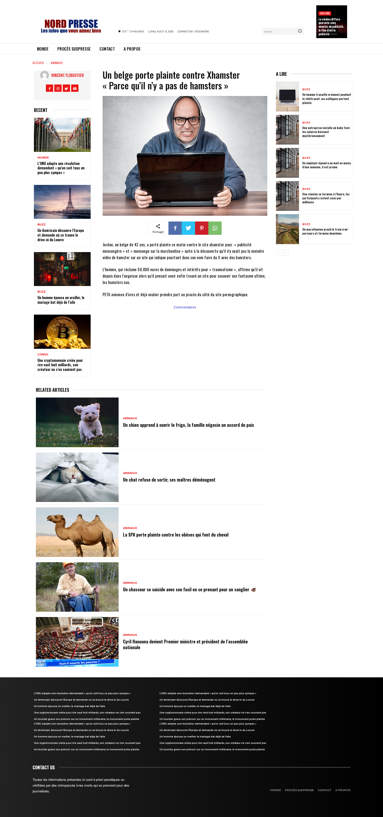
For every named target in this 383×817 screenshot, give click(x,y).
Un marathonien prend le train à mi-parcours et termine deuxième (325, 231)
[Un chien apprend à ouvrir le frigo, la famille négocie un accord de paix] (77, 422)
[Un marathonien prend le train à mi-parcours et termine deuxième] (287, 229)
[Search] (300, 31)
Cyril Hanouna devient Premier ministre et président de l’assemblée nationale (185, 644)
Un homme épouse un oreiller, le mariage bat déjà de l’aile (60, 300)
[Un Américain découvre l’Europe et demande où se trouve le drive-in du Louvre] (62, 202)
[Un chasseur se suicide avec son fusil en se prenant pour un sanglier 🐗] (77, 587)
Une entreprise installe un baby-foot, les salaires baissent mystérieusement (326, 131)
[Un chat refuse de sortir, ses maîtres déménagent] (77, 477)
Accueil (38, 62)
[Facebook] (49, 88)
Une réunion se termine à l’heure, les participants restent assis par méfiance (326, 198)
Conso (42, 354)
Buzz (41, 224)
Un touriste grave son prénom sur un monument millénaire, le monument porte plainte (86, 719)
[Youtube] (74, 88)
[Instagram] (58, 88)
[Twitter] (66, 88)
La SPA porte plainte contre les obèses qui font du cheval (176, 534)
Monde (43, 157)
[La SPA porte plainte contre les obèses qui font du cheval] (77, 532)
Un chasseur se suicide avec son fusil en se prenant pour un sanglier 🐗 (189, 589)
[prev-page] (278, 252)
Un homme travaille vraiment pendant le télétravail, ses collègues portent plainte (326, 98)
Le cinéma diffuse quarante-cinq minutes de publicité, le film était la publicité (331, 26)
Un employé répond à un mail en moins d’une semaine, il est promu (326, 165)
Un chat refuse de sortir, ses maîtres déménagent (169, 479)
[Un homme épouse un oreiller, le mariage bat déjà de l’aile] (62, 269)
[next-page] (286, 252)
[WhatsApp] (215, 228)
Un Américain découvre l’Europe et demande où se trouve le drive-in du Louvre (60, 235)
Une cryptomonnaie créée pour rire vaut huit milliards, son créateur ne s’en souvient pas (60, 365)
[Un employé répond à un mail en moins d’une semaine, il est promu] (287, 163)
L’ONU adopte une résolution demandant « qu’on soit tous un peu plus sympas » (60, 168)
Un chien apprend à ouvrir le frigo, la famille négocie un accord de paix (188, 424)
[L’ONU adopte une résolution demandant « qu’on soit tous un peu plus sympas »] (62, 135)
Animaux (57, 62)
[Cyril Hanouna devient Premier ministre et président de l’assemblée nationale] (77, 642)
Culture (325, 13)
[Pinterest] (201, 228)
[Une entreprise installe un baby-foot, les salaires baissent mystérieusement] (287, 130)
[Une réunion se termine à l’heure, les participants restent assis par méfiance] (287, 196)
